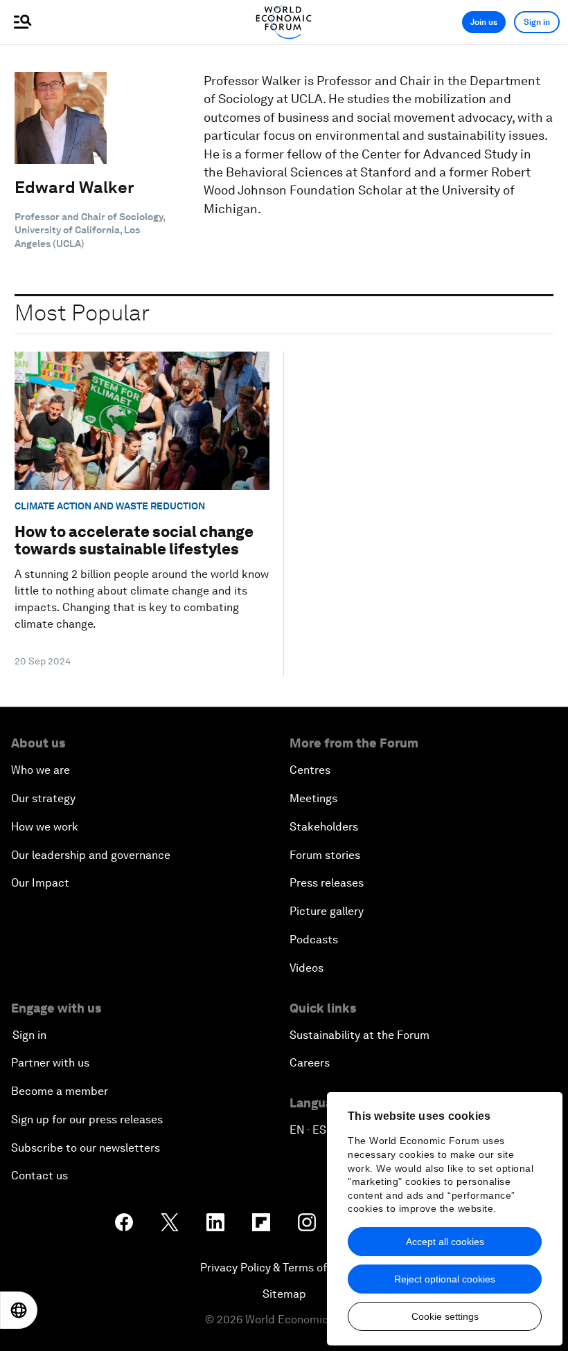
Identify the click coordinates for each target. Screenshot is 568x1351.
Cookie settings (445, 1316)
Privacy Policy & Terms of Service (284, 1267)
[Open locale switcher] (19, 1310)
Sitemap (284, 1293)
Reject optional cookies (444, 1279)
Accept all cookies (445, 1241)
